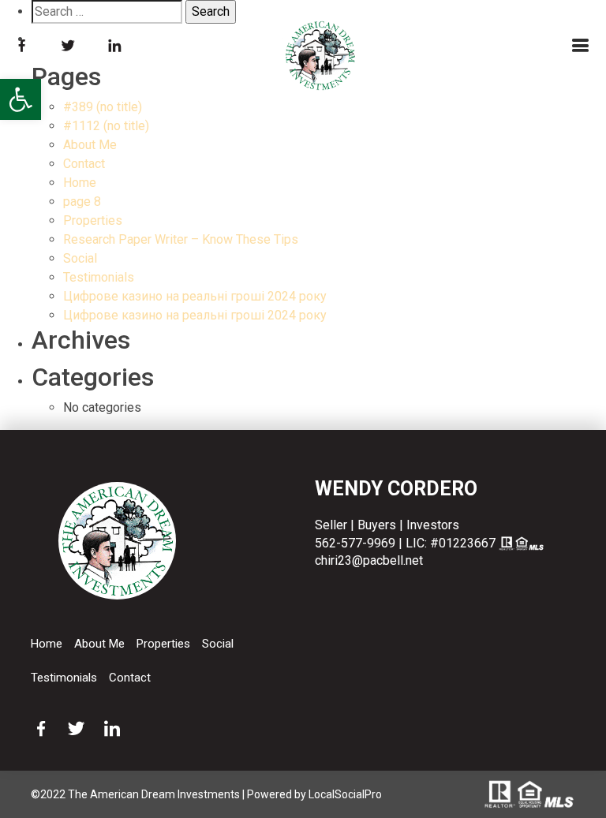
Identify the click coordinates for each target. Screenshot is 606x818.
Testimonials (98, 277)
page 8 (82, 201)
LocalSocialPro (345, 794)
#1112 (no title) (106, 125)
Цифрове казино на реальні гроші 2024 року (195, 296)
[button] (20, 99)
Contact (84, 163)
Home (79, 182)
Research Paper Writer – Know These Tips (180, 239)
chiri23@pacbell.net (369, 560)
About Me (90, 144)
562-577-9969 (355, 543)
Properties (92, 220)
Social (80, 258)
